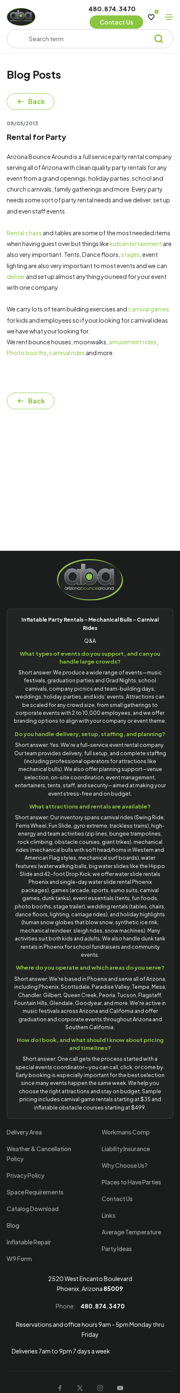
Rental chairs (24, 232)
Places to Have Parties (131, 1182)
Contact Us (117, 1198)
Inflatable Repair (29, 1242)
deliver (16, 276)
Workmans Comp (126, 1132)
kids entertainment (136, 243)
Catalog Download (33, 1208)
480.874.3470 (112, 8)
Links (109, 1215)
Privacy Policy (25, 1175)
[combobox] (86, 39)
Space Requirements (35, 1192)
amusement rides (133, 342)
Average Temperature (131, 1232)
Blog (13, 1225)
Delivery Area (24, 1132)
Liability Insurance (126, 1148)
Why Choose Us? (125, 1165)
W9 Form (19, 1258)
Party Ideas (117, 1248)
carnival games (148, 309)
